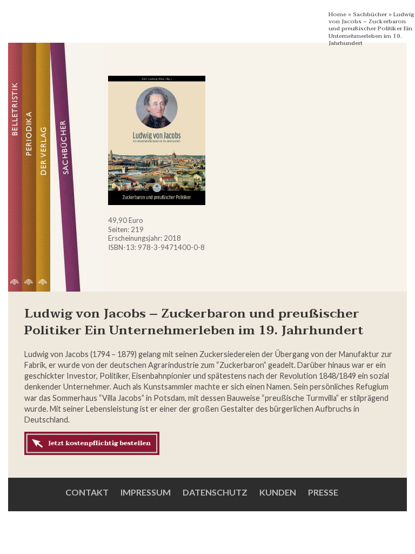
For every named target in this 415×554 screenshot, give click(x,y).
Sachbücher (370, 14)
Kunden (277, 492)
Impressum (146, 492)
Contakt (87, 492)
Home (337, 14)
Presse (323, 492)
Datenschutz (215, 492)
